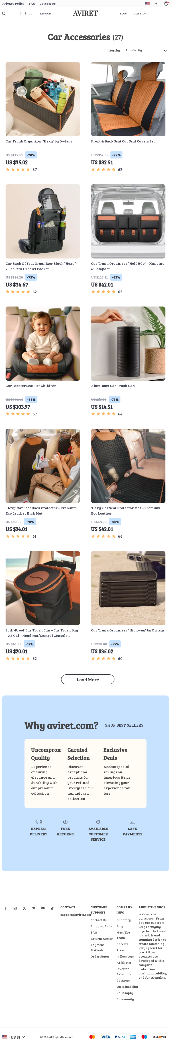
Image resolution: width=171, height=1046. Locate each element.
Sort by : (115, 50)
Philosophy (125, 993)
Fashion (45, 13)
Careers (122, 944)
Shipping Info (101, 926)
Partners (123, 980)
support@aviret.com (75, 914)
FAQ (32, 3)
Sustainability (127, 986)
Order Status (100, 956)
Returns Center (102, 938)
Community (125, 999)
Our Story (141, 13)
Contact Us (48, 3)
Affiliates (124, 962)
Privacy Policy (13, 3)
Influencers (125, 956)
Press (120, 950)
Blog (123, 13)
